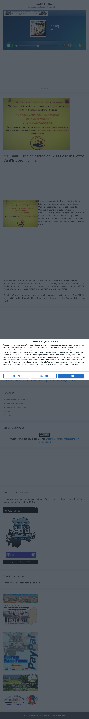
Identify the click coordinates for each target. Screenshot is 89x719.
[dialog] (44, 359)
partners (16, 345)
